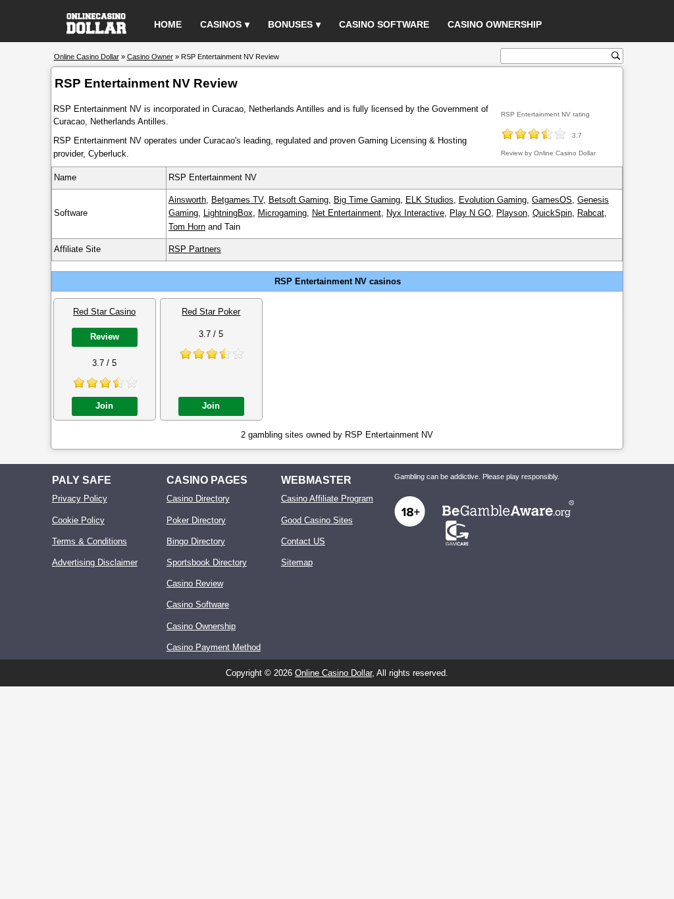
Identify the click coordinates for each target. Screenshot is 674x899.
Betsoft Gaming (298, 200)
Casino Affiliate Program (327, 498)
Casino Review (195, 583)
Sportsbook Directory (207, 562)
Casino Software (384, 24)
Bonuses (290, 24)
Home (168, 24)
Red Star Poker (211, 312)
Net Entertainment (346, 213)
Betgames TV (237, 200)
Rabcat (590, 213)
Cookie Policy (78, 520)
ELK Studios (429, 200)
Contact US (303, 541)
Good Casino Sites (317, 520)
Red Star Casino (104, 312)
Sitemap (297, 562)
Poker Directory (196, 520)
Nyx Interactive (415, 213)
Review (104, 337)
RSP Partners (194, 249)
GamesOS (552, 200)
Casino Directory (198, 498)
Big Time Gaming (367, 200)
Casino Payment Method (214, 647)
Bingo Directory (196, 541)
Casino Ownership (495, 24)
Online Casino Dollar (333, 673)
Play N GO (470, 213)
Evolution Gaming (493, 200)
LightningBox (228, 213)
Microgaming (282, 213)
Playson (511, 213)
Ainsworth (187, 200)
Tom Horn (186, 227)
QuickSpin (552, 213)
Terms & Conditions (89, 541)
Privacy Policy (79, 498)
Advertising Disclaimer (95, 562)
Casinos (221, 24)
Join (104, 406)
